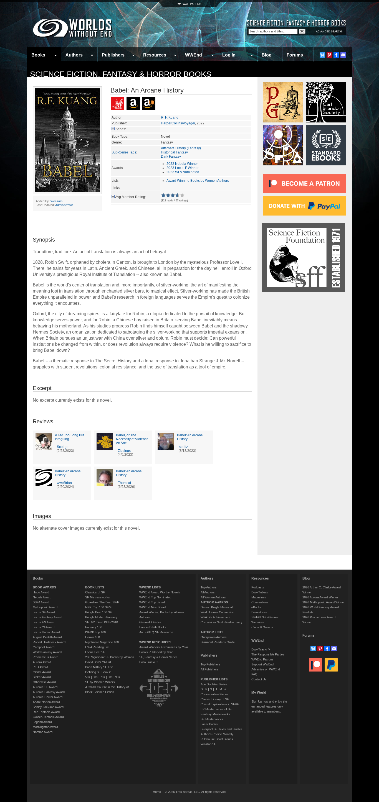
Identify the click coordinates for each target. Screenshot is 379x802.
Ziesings (124, 451)
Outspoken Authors (214, 637)
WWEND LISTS (150, 587)
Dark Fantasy (171, 156)
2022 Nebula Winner (182, 164)
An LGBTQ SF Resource (156, 632)
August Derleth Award (47, 637)
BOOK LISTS (94, 587)
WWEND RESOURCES (155, 642)
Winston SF (208, 744)
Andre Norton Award (46, 702)
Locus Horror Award (46, 632)
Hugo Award (41, 592)
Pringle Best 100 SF (98, 612)
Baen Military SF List (99, 667)
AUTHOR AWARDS (214, 602)
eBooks (256, 607)
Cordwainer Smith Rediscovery (221, 622)
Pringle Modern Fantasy (101, 617)
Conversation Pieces (215, 694)
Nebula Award (42, 597)
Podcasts (257, 587)
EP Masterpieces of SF (216, 709)
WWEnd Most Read (152, 607)
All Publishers (210, 669)
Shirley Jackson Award (48, 707)
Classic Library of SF (215, 699)
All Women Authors (213, 597)
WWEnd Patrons (262, 659)
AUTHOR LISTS (212, 632)
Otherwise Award (44, 682)
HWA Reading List (97, 647)
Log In (229, 55)
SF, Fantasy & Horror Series (158, 657)
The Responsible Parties (267, 654)
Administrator (64, 205)
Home (157, 791)
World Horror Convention (217, 612)
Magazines (258, 597)
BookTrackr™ (148, 662)
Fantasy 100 (93, 627)
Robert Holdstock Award (49, 642)
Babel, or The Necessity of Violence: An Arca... (132, 439)
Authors (74, 55)
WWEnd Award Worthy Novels (159, 592)
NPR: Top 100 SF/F (98, 607)
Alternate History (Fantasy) (181, 148)
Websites (257, 622)
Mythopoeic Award (45, 607)
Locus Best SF (95, 652)
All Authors (208, 592)
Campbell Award (43, 647)
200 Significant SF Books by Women (109, 657)
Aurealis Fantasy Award (49, 692)
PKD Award (40, 667)
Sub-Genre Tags (124, 152)
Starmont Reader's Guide (218, 642)
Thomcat (124, 483)
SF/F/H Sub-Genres (265, 617)
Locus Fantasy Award (47, 617)
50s (87, 677)
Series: (120, 129)
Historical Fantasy (174, 152)
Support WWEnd (262, 664)
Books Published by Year (156, 652)
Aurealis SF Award (45, 687)
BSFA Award (41, 602)
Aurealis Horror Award (47, 697)
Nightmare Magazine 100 (102, 642)
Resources (154, 55)
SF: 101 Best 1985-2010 (101, 622)
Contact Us (259, 679)
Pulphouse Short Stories (217, 739)
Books (38, 55)
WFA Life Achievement (215, 617)
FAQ (254, 674)
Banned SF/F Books (152, 627)
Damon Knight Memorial (217, 607)
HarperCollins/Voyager (178, 123)
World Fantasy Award (47, 652)
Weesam (56, 201)
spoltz (183, 447)
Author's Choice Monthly (217, 734)
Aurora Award (42, 662)
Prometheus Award (45, 657)
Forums (295, 55)
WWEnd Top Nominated (155, 597)
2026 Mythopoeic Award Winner (323, 602)
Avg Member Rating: (130, 197)
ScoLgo (63, 447)
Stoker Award (42, 677)
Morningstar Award (45, 727)
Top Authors (209, 587)
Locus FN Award (44, 622)
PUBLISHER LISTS (214, 679)
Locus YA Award (43, 627)
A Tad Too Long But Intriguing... (69, 437)
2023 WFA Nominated (182, 172)
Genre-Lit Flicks (150, 622)
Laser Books (209, 724)
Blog (267, 55)
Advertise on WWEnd (265, 669)
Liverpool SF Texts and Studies (221, 729)
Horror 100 (92, 637)
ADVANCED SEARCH (329, 31)
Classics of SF (95, 592)
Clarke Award (42, 672)
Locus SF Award (44, 612)
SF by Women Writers (100, 682)
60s (95, 677)
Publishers (113, 55)
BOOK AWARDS (44, 587)
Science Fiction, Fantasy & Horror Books (120, 74)
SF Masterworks (212, 719)
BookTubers (259, 592)
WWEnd (193, 55)
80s (110, 677)
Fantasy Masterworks (215, 714)
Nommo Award (42, 732)
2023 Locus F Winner (182, 168)
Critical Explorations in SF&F (220, 704)
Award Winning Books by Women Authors (197, 181)
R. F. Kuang (169, 117)
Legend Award (42, 722)
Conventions (259, 602)
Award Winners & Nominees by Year (163, 647)
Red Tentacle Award (46, 712)
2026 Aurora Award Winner (320, 597)
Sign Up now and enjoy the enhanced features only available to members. (269, 706)
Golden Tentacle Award (48, 717)
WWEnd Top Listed (152, 602)
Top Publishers (211, 664)
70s (102, 677)
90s (117, 677)
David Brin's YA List (98, 662)
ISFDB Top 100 (95, 632)
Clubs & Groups (262, 627)
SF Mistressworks (97, 597)
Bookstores (259, 612)
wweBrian (64, 483)
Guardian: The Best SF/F (102, 602)
